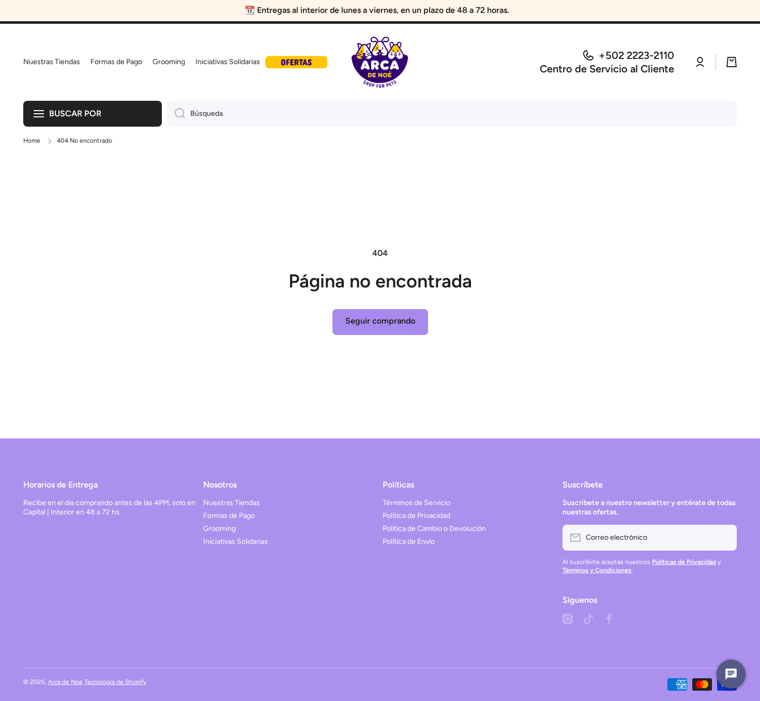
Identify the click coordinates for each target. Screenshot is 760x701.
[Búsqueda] (176, 114)
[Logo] (380, 62)
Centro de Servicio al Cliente (607, 69)
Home (31, 140)
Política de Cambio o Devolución (434, 528)
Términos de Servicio (416, 502)
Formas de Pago (229, 515)
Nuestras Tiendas (231, 502)
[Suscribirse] (724, 538)
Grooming (219, 528)
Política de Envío (409, 541)
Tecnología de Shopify (115, 681)
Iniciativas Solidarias (235, 541)
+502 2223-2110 (636, 55)
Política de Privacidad (416, 515)
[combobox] (452, 114)
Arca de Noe (65, 681)
